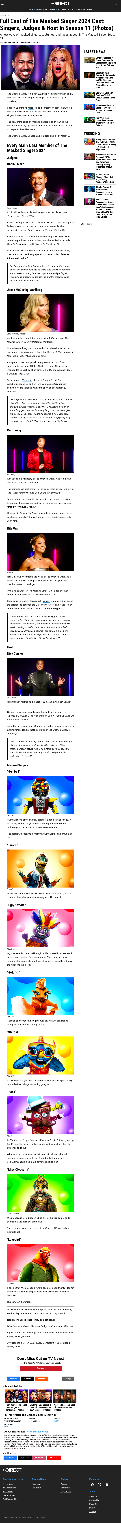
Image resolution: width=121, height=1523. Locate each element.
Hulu (63, 1313)
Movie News (8, 1484)
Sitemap (92, 1512)
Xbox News (36, 1484)
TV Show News (9, 1488)
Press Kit (93, 1504)
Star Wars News (9, 1495)
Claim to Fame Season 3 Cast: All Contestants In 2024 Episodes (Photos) (40, 1407)
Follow (11, 1458)
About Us (93, 1496)
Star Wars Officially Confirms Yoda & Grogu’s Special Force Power (105, 96)
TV (46, 9)
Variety (46, 601)
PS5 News (36, 1488)
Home (2, 15)
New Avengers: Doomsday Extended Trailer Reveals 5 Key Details (105, 122)
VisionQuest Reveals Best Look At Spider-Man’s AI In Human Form (105, 109)
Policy (92, 1508)
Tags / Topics (65, 1492)
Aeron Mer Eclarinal (10, 42)
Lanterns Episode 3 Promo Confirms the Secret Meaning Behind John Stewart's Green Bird (106, 63)
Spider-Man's (30, 893)
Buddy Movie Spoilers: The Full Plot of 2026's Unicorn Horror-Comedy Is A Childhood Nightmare (106, 144)
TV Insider (27, 380)
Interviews (87, 9)
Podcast (63, 1484)
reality (31, 108)
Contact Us (94, 1500)
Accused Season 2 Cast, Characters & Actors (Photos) (64, 1407)
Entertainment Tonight (38, 250)
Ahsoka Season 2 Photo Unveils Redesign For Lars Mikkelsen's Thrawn (104, 191)
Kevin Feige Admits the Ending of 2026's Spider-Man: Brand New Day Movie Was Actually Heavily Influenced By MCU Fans (106, 162)
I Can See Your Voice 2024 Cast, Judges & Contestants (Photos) (17, 1407)
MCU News (8, 1492)
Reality (56, 1421)
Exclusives (65, 1488)
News (52, 9)
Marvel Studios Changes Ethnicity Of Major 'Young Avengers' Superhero (105, 178)
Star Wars (76, 9)
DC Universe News (11, 1499)
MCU (31, 9)
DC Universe (63, 9)
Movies (39, 9)
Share (14, 1379)
